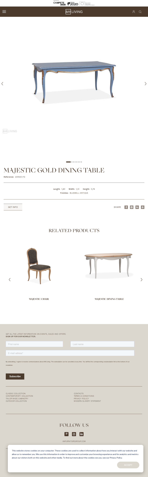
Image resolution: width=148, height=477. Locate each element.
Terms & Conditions (84, 396)
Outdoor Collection (16, 401)
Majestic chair (39, 299)
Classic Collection (16, 393)
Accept (128, 465)
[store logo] (74, 11)
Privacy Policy (81, 398)
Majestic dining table (109, 299)
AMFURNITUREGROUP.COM (74, 441)
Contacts (79, 393)
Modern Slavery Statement (87, 401)
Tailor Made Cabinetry (17, 398)
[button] (142, 83)
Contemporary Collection (19, 396)
